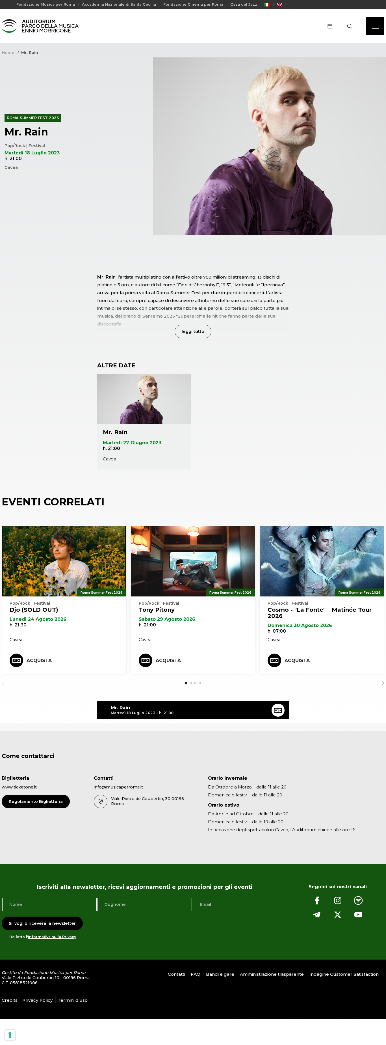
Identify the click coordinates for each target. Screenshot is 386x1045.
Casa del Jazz (243, 4)
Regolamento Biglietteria (36, 801)
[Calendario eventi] (332, 26)
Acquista (39, 660)
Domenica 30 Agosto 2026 (300, 625)
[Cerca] (351, 26)
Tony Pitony (157, 609)
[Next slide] (377, 683)
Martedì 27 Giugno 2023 (132, 442)
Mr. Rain (115, 432)
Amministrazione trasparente (272, 974)
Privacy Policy (37, 1000)
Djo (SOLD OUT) (34, 609)
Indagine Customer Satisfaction (344, 974)
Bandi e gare (220, 974)
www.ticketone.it (19, 787)
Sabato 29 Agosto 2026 (167, 619)
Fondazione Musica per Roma (45, 4)
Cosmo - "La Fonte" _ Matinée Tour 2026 (320, 612)
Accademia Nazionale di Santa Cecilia (119, 4)
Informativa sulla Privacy (52, 937)
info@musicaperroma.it (118, 787)
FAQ (195, 974)
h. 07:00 (277, 631)
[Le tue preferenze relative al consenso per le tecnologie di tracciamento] (10, 1035)
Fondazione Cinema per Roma (193, 4)
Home (8, 52)
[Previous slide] (8, 683)
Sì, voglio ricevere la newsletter (42, 923)
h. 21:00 (111, 448)
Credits (10, 1000)
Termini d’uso (73, 1000)
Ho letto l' (42, 937)
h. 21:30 (18, 625)
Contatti (176, 974)
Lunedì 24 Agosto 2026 (38, 619)
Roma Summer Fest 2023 (33, 118)
